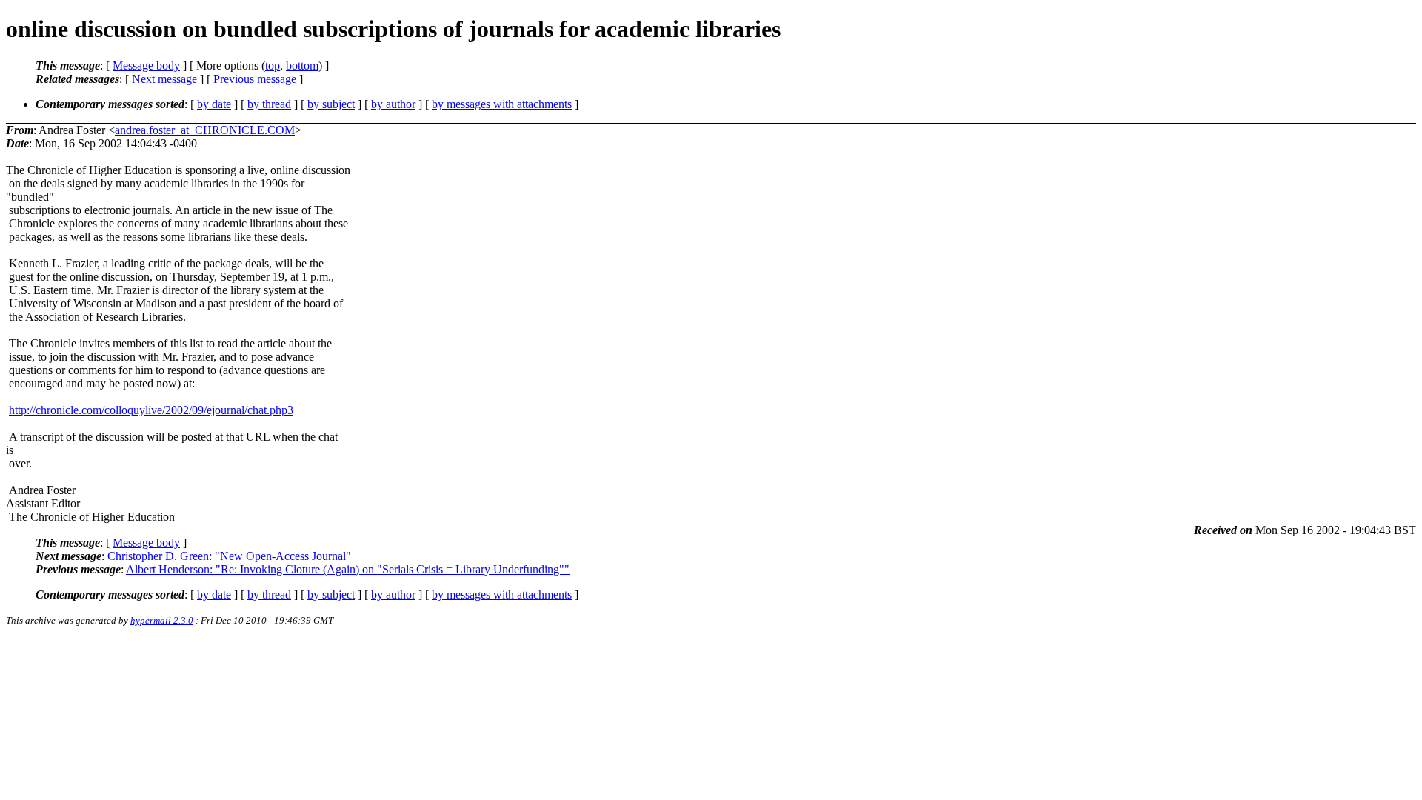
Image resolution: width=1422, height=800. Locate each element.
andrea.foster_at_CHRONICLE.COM (205, 130)
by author (393, 104)
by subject (331, 104)
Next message (164, 79)
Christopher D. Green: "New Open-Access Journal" (229, 556)
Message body (146, 65)
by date (214, 104)
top (272, 65)
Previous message (254, 79)
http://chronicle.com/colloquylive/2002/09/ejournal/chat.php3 (151, 410)
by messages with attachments (502, 104)
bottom (302, 65)
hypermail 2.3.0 (161, 620)
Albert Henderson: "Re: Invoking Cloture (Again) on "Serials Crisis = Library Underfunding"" (348, 569)
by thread (269, 104)
